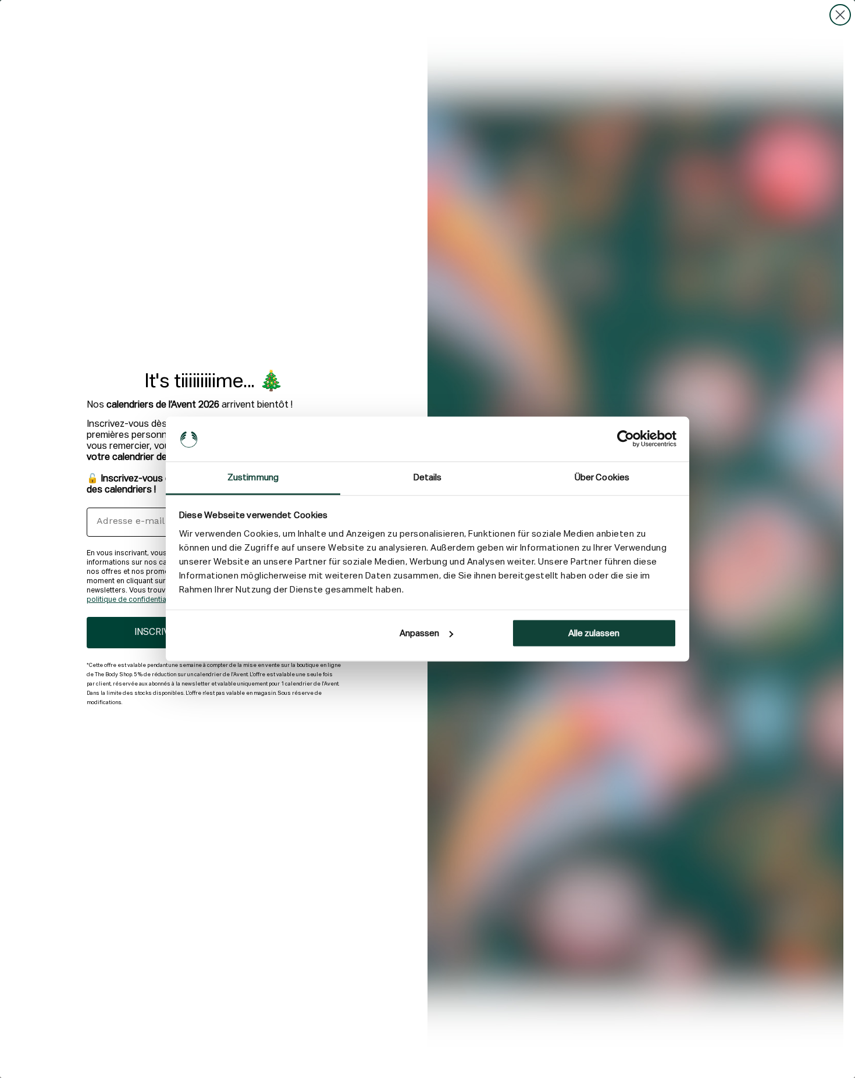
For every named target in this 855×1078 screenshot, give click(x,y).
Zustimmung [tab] (253, 477)
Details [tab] (428, 477)
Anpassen (419, 633)
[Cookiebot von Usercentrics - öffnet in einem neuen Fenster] (625, 439)
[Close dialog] (840, 15)
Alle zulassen (593, 633)
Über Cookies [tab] (602, 477)
